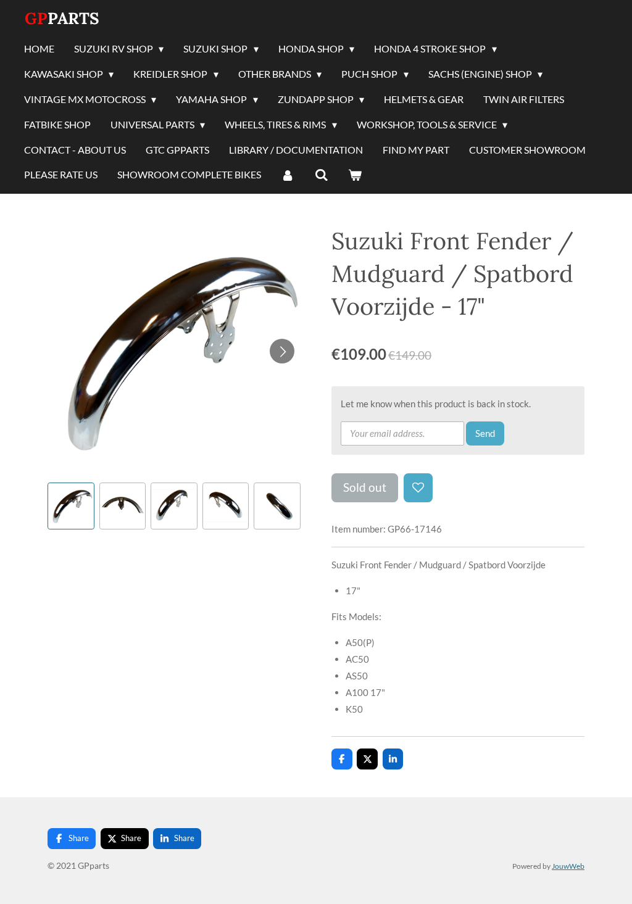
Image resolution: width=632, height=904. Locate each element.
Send (485, 433)
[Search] (321, 175)
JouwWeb (568, 865)
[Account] (287, 175)
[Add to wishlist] (418, 487)
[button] (71, 506)
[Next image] (282, 351)
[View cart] (354, 175)
